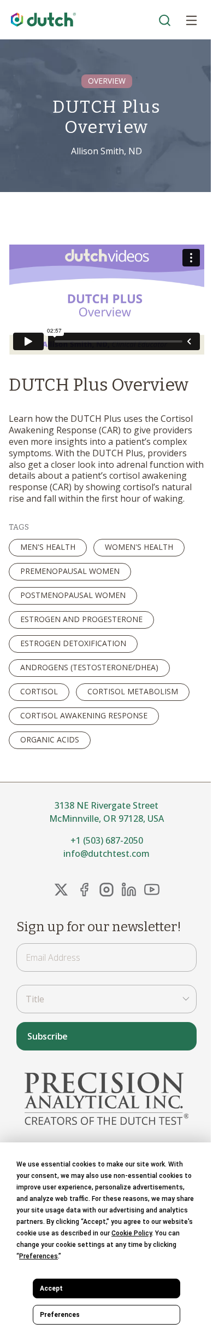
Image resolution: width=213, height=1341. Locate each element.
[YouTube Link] (151, 889)
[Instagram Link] (106, 889)
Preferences (60, 1315)
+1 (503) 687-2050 (106, 840)
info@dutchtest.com (106, 853)
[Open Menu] (191, 20)
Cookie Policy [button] (131, 1233)
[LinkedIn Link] (129, 889)
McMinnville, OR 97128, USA (106, 818)
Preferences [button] (38, 1256)
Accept (51, 1288)
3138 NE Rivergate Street (106, 805)
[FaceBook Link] (84, 889)
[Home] (43, 20)
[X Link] (61, 889)
